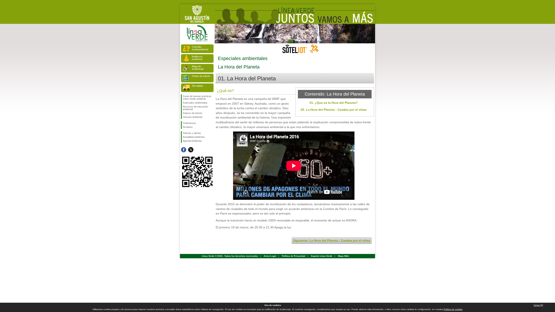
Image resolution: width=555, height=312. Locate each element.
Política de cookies (453, 309)
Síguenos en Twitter (190, 149)
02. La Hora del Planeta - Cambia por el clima (334, 109)
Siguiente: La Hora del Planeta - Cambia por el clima (331, 240)
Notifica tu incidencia (197, 57)
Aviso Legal (270, 256)
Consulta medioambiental (200, 48)
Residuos (188, 127)
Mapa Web (343, 256)
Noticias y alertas (192, 133)
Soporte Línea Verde (321, 256)
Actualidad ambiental (193, 137)
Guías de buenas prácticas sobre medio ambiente (197, 97)
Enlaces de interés (192, 113)
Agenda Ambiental (192, 141)
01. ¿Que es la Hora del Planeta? (334, 102)
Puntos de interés (201, 76)
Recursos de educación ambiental (195, 107)
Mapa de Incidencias (198, 67)
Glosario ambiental (192, 117)
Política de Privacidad (293, 256)
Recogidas (197, 85)
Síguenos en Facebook (183, 149)
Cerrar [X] (538, 305)
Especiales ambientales (195, 102)
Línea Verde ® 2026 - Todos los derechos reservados (230, 256)
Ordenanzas (189, 123)
